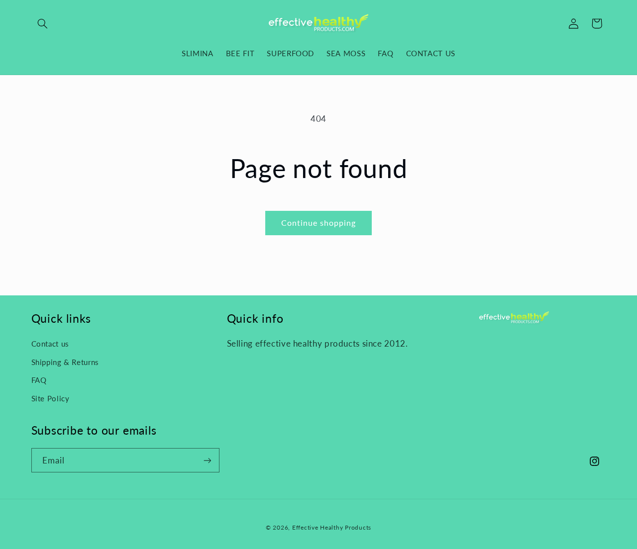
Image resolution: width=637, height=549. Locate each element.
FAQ (39, 379)
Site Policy (50, 398)
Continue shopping (318, 222)
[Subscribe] (207, 460)
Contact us (50, 343)
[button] (42, 23)
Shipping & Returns (65, 362)
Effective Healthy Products (331, 527)
